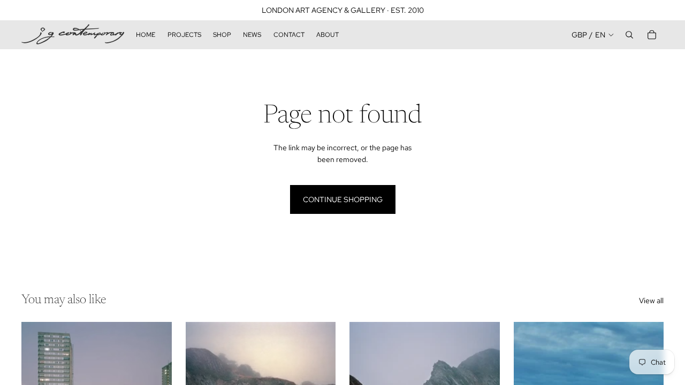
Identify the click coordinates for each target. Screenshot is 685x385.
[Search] (629, 35)
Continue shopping (343, 199)
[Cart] (652, 35)
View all (651, 300)
